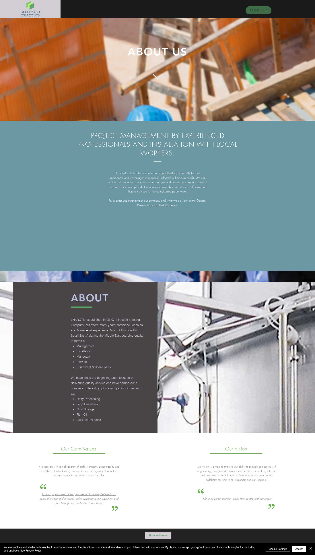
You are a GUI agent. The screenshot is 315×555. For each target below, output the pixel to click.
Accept (299, 549)
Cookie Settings (278, 549)
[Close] (310, 549)
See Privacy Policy (30, 550)
